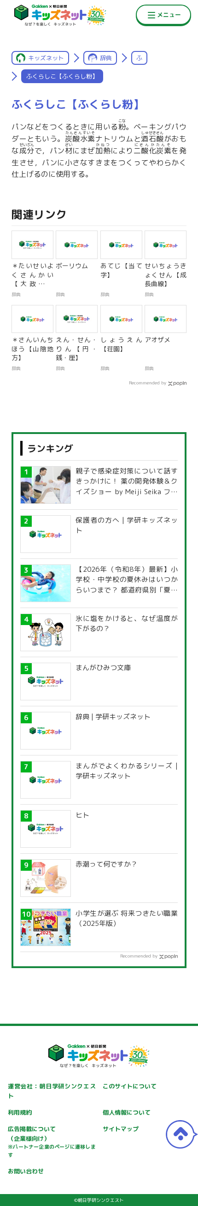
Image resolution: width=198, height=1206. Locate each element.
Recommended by (147, 382)
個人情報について (127, 1112)
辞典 (106, 58)
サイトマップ (121, 1129)
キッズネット (46, 58)
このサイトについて (130, 1086)
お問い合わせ (26, 1171)
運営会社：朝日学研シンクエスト (51, 1091)
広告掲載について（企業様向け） (51, 1142)
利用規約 (20, 1112)
